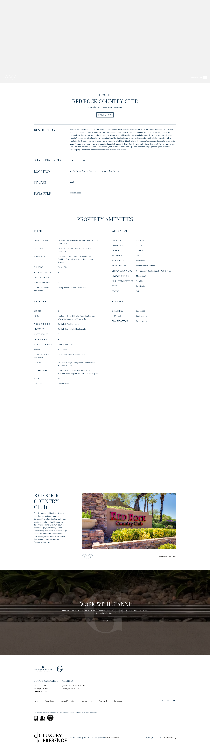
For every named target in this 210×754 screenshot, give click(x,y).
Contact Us (118, 701)
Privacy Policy (169, 737)
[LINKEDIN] (174, 700)
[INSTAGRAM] (168, 700)
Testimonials (103, 701)
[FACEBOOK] (162, 700)
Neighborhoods (86, 701)
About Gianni (49, 701)
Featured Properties (67, 701)
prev (7, 77)
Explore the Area (167, 557)
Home (36, 701)
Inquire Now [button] (105, 115)
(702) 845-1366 (40, 686)
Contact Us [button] (105, 621)
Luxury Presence (113, 737)
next (13, 77)
